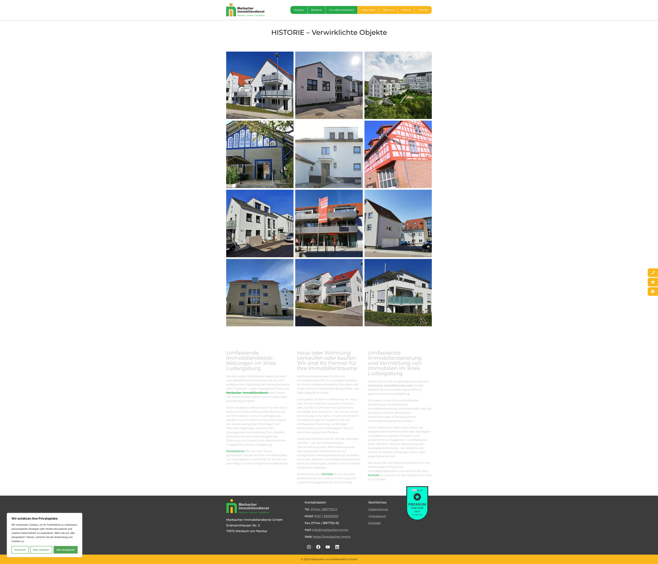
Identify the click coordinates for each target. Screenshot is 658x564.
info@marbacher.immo (330, 530)
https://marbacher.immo (331, 537)
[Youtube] (328, 547)
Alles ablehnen (41, 549)
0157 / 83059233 (326, 516)
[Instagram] (309, 547)
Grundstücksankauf (341, 9)
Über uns (388, 9)
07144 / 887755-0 (324, 509)
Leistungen (368, 9)
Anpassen (20, 549)
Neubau (299, 9)
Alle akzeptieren (66, 549)
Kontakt (423, 9)
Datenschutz (378, 509)
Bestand (316, 9)
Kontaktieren (235, 451)
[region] (44, 535)
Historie (406, 9)
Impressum (377, 516)
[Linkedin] (337, 547)
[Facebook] (318, 547)
